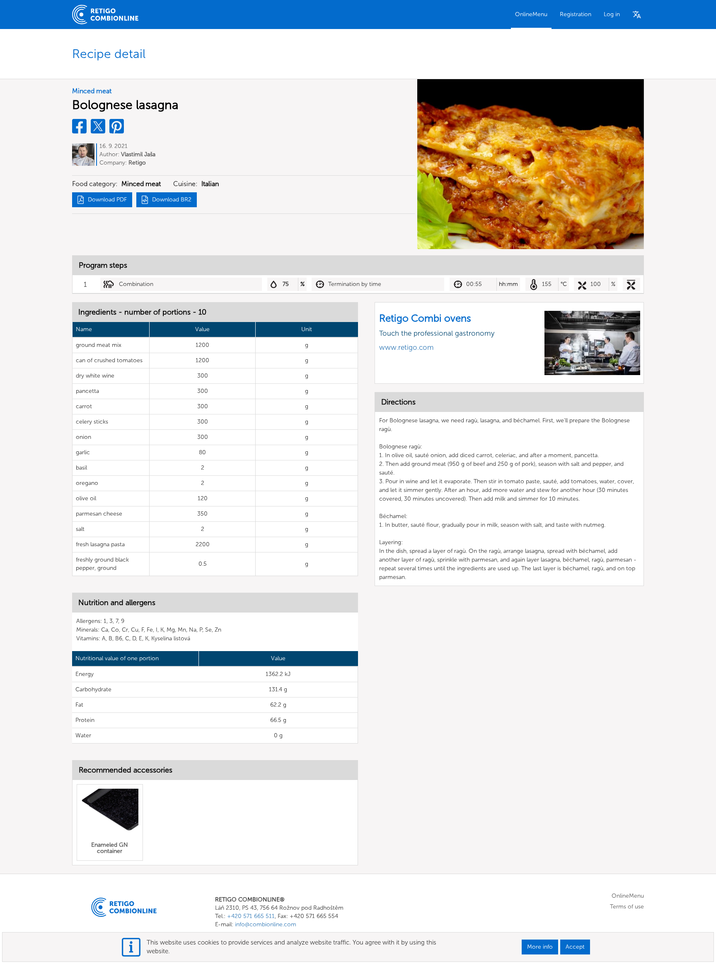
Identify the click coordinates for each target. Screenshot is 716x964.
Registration (575, 14)
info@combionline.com (265, 924)
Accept (575, 946)
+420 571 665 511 (251, 916)
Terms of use (627, 906)
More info (540, 946)
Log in (612, 14)
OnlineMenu (531, 14)
